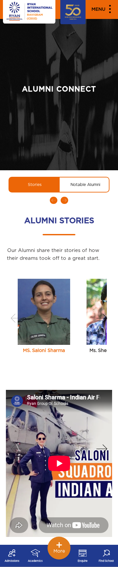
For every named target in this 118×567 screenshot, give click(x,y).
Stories (35, 185)
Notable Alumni (85, 185)
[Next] (101, 318)
